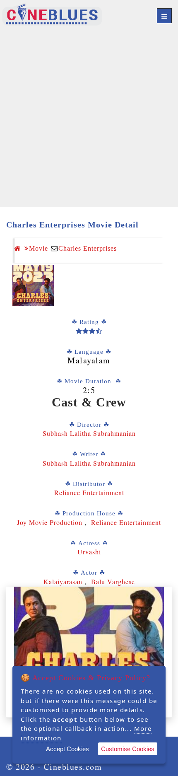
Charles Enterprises (87, 248)
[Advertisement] (89, 118)
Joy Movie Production (50, 522)
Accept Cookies (67, 748)
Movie (38, 248)
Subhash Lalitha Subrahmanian (89, 433)
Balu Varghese (113, 581)
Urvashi (89, 551)
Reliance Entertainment (89, 492)
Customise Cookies (127, 748)
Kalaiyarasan (62, 581)
